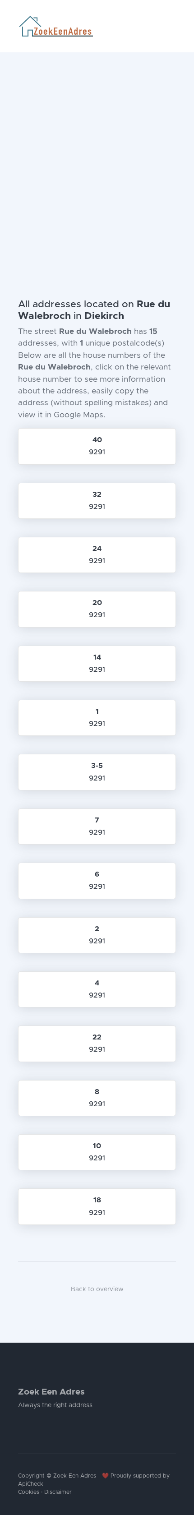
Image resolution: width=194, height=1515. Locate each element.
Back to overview (97, 1289)
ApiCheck (30, 1484)
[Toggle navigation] (172, 26)
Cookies (28, 1492)
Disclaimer (58, 1492)
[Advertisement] (97, 154)
